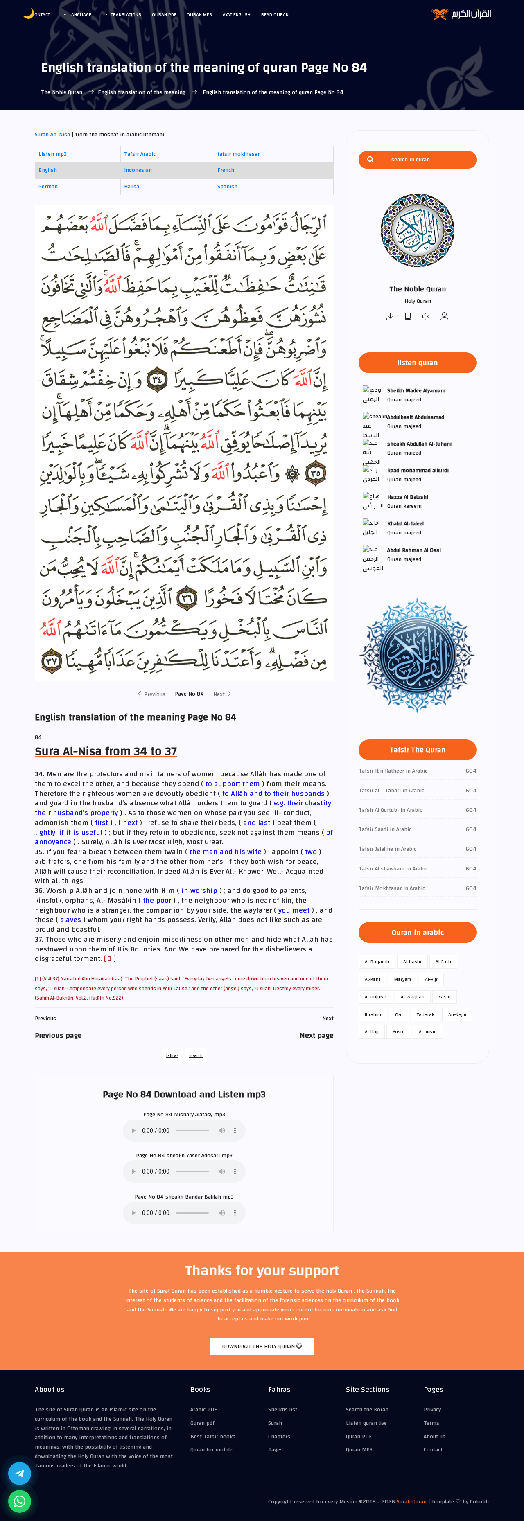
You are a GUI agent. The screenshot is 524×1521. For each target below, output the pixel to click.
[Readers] (444, 317)
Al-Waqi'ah (413, 996)
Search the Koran (367, 1409)
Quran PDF (359, 1436)
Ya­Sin (444, 996)
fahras (172, 1055)
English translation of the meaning (142, 92)
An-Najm (457, 1014)
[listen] (426, 317)
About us (434, 1436)
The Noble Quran (62, 92)
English (47, 170)
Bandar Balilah (203, 1197)
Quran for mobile (211, 1449)
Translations (126, 14)
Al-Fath (443, 961)
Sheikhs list (282, 1409)
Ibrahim (373, 1014)
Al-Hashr (412, 961)
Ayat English (237, 14)
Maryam (402, 979)
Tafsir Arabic (140, 154)
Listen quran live (366, 1423)
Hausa (131, 186)
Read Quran (275, 14)
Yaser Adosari (203, 1155)
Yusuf (399, 1031)
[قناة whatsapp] (19, 1501)
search (196, 1055)
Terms (431, 1423)
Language (80, 14)
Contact (41, 14)
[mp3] (390, 317)
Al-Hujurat (376, 996)
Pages (275, 1449)
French (225, 170)
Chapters (279, 1436)
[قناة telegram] (19, 1473)
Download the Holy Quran (259, 1346)
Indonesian (138, 170)
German (48, 186)
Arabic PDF (203, 1409)
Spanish (227, 186)
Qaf (399, 1014)
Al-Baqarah (377, 961)
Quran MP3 (359, 1449)
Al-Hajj (372, 1031)
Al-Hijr (431, 979)
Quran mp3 (199, 14)
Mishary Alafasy (193, 1114)
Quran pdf (164, 14)
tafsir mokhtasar (238, 154)
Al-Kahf (372, 979)
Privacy (432, 1409)
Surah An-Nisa (52, 134)
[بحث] (370, 160)
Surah (275, 1423)
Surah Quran (412, 1501)
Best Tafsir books (212, 1436)
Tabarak (425, 1014)
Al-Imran (428, 1031)
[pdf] (408, 317)
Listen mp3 (52, 154)
